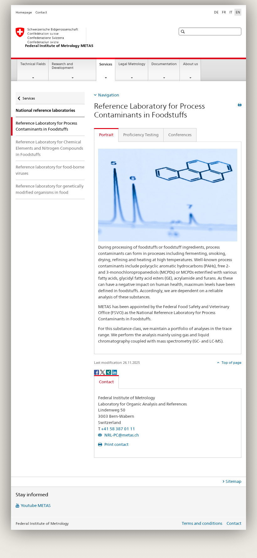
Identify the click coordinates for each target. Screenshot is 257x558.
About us (190, 64)
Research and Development (62, 66)
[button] (183, 31)
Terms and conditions (202, 523)
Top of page (231, 362)
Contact (41, 12)
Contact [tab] (106, 381)
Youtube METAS (36, 505)
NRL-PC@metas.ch (121, 434)
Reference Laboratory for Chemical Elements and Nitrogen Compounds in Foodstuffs (49, 148)
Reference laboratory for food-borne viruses (50, 170)
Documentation (164, 64)
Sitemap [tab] (233, 481)
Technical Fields (32, 64)
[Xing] (109, 372)
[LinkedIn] (114, 372)
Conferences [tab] (179, 134)
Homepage (24, 12)
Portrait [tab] (106, 134)
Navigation (108, 94)
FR (224, 12)
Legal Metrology (131, 64)
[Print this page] (239, 105)
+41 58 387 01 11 (118, 428)
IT (230, 12)
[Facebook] (97, 372)
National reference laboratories (45, 110)
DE (216, 12)
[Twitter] (103, 372)
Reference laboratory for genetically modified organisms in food (49, 189)
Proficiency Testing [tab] (141, 134)
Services (107, 66)
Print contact (115, 444)
